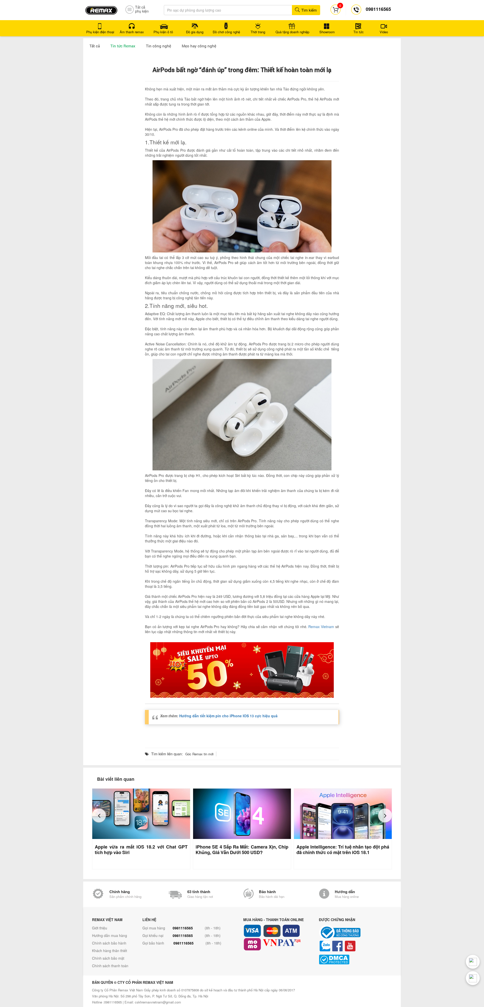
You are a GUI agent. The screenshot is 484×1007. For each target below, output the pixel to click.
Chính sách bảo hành (109, 943)
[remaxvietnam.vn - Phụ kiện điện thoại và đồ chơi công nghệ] (101, 8)
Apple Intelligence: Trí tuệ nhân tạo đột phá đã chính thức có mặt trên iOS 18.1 (342, 849)
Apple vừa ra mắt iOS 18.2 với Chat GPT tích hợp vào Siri (141, 849)
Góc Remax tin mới (199, 754)
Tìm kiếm (308, 10)
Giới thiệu (99, 927)
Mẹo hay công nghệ (199, 45)
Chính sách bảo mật (108, 958)
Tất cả (94, 45)
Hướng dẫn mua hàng (109, 935)
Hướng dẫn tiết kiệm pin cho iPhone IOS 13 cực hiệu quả (228, 715)
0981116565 (183, 927)
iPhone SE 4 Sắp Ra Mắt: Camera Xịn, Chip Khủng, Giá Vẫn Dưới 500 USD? (242, 849)
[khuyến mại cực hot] (242, 670)
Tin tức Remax (122, 45)
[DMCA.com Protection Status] (355, 959)
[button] (99, 815)
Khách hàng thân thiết (109, 950)
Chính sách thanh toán (110, 965)
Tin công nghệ (158, 45)
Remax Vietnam (321, 626)
